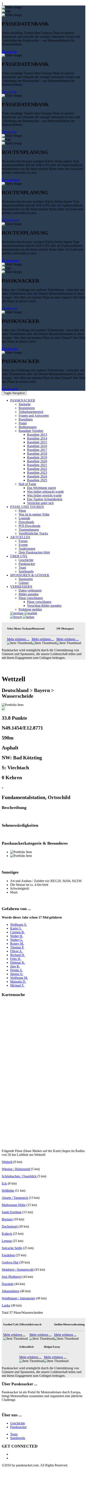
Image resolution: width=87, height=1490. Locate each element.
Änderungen (27, 548)
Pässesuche (9, 51)
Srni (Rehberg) (12, 1276)
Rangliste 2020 (37, 461)
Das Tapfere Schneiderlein (44, 499)
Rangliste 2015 (37, 442)
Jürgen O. (16, 974)
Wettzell (7, 1162)
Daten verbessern (30, 590)
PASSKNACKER (22, 400)
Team (22, 567)
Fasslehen (8, 1255)
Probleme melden (30, 609)
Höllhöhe (8, 1190)
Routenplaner (11, 180)
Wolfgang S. (18, 924)
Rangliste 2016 (37, 446)
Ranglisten (26, 419)
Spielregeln (26, 571)
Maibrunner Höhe (14, 1205)
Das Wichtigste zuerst (41, 488)
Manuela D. (18, 981)
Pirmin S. (16, 970)
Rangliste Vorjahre (31, 431)
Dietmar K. (17, 962)
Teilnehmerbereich (31, 412)
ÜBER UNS (18, 556)
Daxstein (8, 1284)
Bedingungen (28, 427)
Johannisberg (10, 1291)
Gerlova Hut (10, 1262)
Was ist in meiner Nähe (34, 514)
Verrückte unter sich (40, 503)
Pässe (22, 510)
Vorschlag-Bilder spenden (44, 605)
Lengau (7, 1241)
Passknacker (10, 308)
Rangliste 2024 (37, 476)
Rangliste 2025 (37, 480)
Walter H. (16, 936)
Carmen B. (17, 932)
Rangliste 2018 (37, 453)
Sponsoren (26, 579)
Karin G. (16, 928)
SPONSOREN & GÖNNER (29, 575)
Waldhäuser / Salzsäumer (18, 1298)
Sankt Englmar (12, 1212)
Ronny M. (17, 943)
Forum (23, 541)
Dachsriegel (10, 1226)
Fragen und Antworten (34, 415)
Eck (4, 1183)
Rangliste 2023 (37, 472)
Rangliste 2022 (37, 469)
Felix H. (15, 959)
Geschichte (26, 560)
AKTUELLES (20, 537)
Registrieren (27, 408)
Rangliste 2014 (37, 438)
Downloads (26, 522)
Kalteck (7, 1233)
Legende (24, 518)
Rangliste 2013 (37, 434)
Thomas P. (17, 947)
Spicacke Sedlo (12, 1248)
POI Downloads (29, 526)
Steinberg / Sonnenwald (18, 1269)
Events (23, 545)
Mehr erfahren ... (18, 639)
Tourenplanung (29, 529)
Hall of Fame (27, 484)
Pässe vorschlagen (31, 598)
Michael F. (17, 985)
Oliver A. (16, 951)
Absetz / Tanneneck (15, 1198)
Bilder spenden (29, 594)
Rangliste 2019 (37, 457)
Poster (23, 423)
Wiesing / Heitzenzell (16, 1169)
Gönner (24, 583)
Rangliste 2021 (37, 465)
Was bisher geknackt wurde (45, 491)
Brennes (7, 1219)
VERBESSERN (21, 586)
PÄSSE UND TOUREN (27, 507)
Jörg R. (15, 966)
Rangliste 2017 (37, 450)
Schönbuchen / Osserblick (19, 1176)
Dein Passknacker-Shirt (34, 552)
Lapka (6, 1305)
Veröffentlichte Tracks (33, 533)
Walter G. (16, 940)
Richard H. (17, 955)
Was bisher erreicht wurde (44, 495)
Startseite (25, 404)
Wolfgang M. (19, 978)
